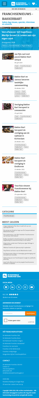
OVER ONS (6, 379)
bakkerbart (18, 68)
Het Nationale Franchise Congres (13, 341)
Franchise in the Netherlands (11, 349)
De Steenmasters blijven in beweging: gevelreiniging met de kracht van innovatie (19, 254)
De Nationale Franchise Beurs (12, 338)
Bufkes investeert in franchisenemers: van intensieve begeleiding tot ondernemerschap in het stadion (18, 239)
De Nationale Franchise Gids (19, 4)
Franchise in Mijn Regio (10, 351)
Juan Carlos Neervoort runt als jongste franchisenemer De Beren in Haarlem (18, 262)
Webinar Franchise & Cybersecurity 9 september (17, 247)
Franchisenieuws (14, 45)
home (26, 147)
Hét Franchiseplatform (12, 332)
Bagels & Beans (26, 45)
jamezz (17, 96)
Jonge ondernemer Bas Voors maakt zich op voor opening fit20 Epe (17, 226)
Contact (6, 361)
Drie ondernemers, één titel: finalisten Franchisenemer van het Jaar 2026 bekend (18, 235)
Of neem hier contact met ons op (13, 384)
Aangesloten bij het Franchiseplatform (14, 354)
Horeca (4, 45)
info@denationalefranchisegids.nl (13, 373)
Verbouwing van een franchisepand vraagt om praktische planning (19, 258)
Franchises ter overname (10, 346)
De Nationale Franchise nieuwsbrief (13, 343)
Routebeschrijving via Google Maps (13, 382)
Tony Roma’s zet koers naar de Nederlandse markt (17, 250)
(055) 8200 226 (7, 371)
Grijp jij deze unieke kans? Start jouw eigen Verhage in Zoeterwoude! (18, 243)
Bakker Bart (18, 149)
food (16, 66)
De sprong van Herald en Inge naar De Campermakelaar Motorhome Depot (19, 231)
